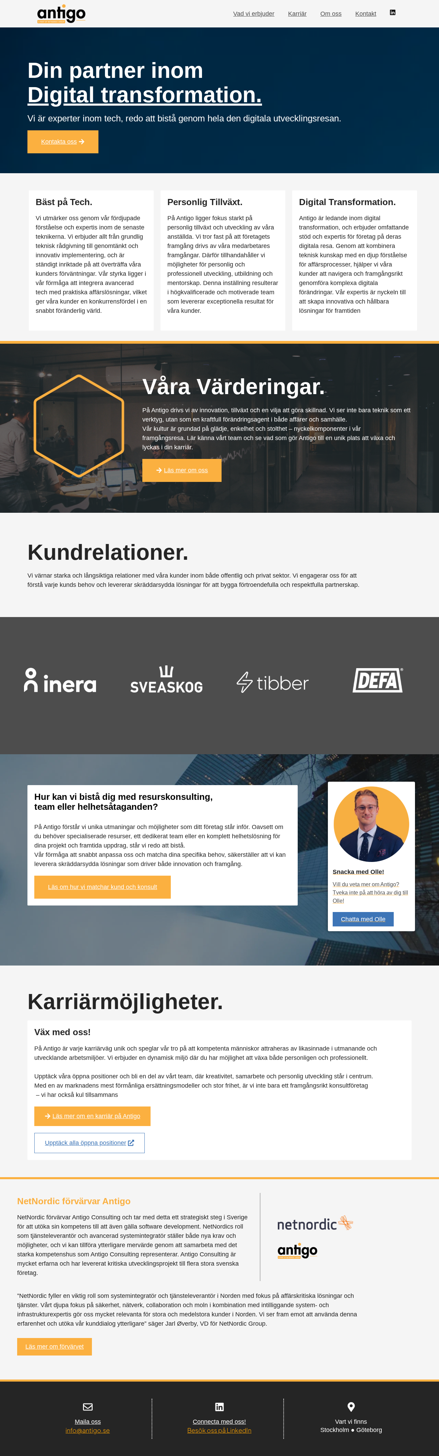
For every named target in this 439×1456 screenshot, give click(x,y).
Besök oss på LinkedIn (219, 1430)
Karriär (297, 13)
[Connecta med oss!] (219, 1407)
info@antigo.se (88, 1430)
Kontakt (365, 13)
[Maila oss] (88, 1407)
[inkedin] (392, 12)
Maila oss (88, 1421)
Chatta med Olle (363, 919)
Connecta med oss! (219, 1421)
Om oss (331, 13)
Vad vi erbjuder (253, 13)
